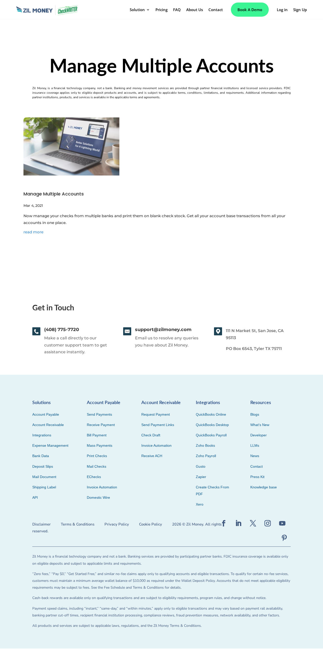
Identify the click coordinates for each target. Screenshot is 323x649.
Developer (258, 435)
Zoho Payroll (206, 456)
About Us (194, 9)
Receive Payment (101, 425)
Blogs (254, 414)
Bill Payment (96, 435)
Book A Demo (249, 9)
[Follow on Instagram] (267, 523)
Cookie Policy (150, 524)
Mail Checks (96, 466)
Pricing (161, 9)
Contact (215, 9)
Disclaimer (41, 524)
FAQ (177, 9)
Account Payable (45, 414)
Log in (282, 9)
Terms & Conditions (77, 524)
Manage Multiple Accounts (53, 194)
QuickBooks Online (211, 414)
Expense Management (50, 445)
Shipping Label (44, 487)
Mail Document (44, 477)
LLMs (254, 445)
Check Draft (150, 435)
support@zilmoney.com (163, 329)
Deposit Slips (42, 466)
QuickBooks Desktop (212, 425)
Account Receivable (48, 425)
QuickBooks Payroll (211, 435)
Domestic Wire (98, 497)
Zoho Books (205, 445)
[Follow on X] (253, 523)
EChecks (94, 477)
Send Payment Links (157, 425)
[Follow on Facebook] (224, 523)
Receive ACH (151, 456)
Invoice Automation (102, 487)
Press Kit (257, 477)
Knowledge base (263, 487)
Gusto (200, 466)
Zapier (201, 477)
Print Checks (97, 456)
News (254, 456)
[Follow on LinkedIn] (238, 523)
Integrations (41, 435)
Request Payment (155, 414)
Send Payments (99, 414)
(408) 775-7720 (61, 329)
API (35, 497)
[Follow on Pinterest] (284, 538)
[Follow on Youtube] (282, 523)
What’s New (259, 425)
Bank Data (40, 456)
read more (33, 232)
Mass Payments (99, 445)
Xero (199, 504)
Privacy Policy (116, 524)
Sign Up (300, 9)
